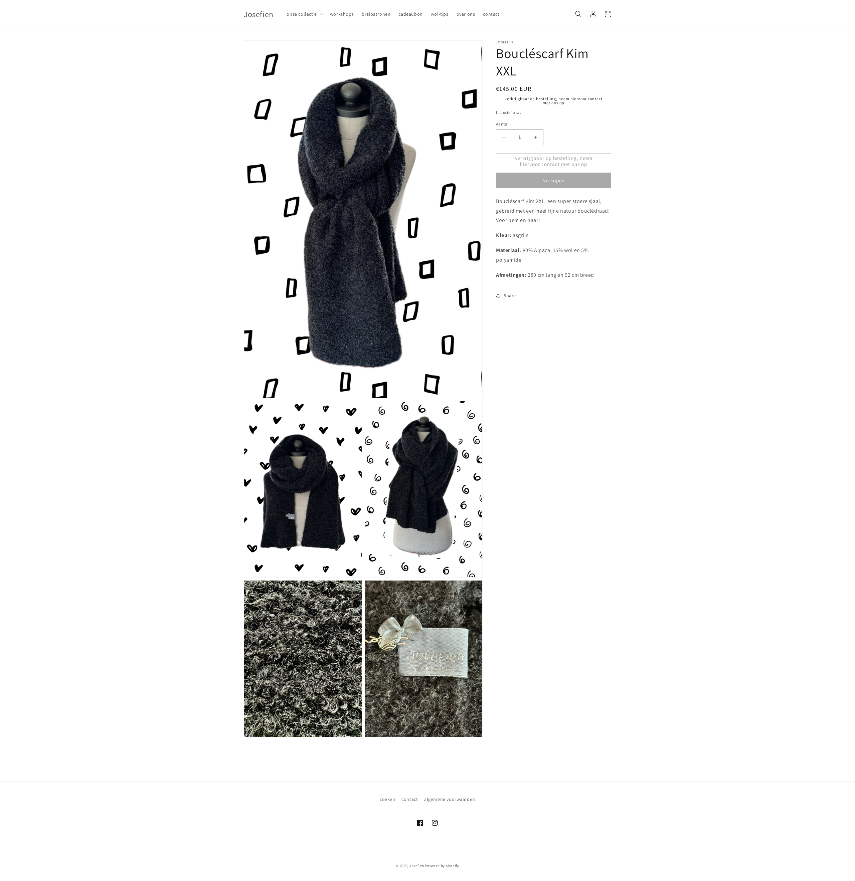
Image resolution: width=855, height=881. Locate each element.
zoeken (387, 799)
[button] (304, 14)
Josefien (416, 865)
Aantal (502, 124)
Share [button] (510, 295)
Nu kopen (553, 180)
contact (409, 799)
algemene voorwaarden (449, 799)
